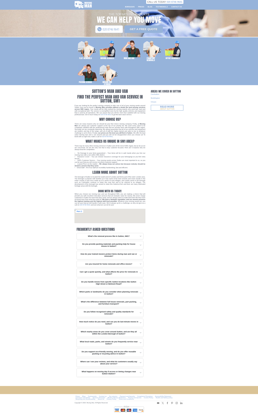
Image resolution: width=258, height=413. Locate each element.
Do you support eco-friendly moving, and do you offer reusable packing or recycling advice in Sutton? (109, 353)
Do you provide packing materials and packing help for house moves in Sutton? (108, 245)
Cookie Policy (148, 397)
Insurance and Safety (83, 397)
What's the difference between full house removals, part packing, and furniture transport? (109, 303)
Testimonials (162, 7)
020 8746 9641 (105, 114)
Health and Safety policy (164, 397)
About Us (101, 399)
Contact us (176, 7)
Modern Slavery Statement (117, 397)
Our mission (113, 396)
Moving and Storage (107, 83)
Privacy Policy (111, 399)
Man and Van (129, 58)
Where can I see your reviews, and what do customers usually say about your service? (108, 363)
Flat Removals (85, 58)
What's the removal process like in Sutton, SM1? (109, 236)
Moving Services (107, 58)
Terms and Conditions (126, 399)
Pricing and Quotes (134, 397)
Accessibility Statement (163, 396)
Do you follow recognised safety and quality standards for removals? (109, 313)
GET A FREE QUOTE (144, 29)
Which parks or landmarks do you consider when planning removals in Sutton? (108, 293)
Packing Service (85, 82)
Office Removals (173, 58)
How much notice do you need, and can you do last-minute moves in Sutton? (108, 323)
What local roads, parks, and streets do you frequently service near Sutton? (109, 343)
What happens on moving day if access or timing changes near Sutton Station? (109, 373)
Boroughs (130, 7)
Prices (141, 7)
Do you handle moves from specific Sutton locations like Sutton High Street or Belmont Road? (108, 283)
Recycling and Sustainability (85, 399)
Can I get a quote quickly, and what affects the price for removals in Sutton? (109, 273)
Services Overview (99, 397)
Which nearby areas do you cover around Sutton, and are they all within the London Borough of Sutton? (109, 333)
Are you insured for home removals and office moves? (108, 264)
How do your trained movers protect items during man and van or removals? (109, 255)
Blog (150, 7)
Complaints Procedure (145, 396)
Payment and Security (127, 396)
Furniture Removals (151, 59)
